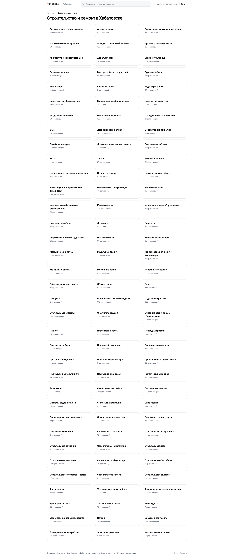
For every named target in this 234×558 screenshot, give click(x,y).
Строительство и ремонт (67, 13)
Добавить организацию (167, 4)
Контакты (61, 553)
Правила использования (126, 553)
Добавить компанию (87, 553)
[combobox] (116, 4)
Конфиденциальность (106, 553)
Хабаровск (67, 4)
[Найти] (83, 4)
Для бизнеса (72, 553)
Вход (183, 4)
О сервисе (51, 553)
